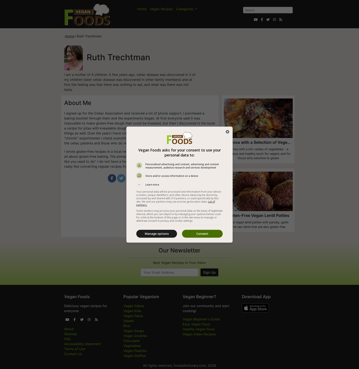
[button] (179, 185)
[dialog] (179, 185)
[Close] (227, 132)
